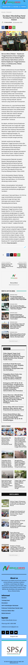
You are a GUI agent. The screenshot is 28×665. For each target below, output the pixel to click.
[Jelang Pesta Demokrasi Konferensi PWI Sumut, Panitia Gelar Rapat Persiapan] (5, 513)
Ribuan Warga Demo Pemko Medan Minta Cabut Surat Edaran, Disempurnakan (18, 335)
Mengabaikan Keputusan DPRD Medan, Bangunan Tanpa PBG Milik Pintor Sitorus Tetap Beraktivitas (20, 464)
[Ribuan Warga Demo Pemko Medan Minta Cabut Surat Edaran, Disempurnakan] (5, 334)
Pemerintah (8, 12)
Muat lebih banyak (13, 341)
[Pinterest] (10, 27)
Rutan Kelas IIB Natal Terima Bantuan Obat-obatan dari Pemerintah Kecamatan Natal (13, 408)
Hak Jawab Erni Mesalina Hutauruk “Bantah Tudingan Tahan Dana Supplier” (18, 307)
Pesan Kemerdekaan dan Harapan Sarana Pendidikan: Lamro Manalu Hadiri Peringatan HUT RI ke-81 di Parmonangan (13, 417)
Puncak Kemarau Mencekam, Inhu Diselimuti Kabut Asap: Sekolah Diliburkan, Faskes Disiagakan (7, 484)
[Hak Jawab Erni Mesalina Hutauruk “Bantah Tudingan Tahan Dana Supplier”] (5, 306)
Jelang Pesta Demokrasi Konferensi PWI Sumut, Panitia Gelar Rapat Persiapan (17, 513)
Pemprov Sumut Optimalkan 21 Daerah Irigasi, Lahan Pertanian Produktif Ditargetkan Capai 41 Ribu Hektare (18, 548)
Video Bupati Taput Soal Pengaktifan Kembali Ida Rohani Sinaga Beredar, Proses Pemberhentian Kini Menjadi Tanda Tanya (14, 356)
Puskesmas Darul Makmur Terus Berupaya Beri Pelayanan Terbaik (21, 265)
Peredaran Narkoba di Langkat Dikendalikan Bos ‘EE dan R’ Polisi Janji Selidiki (18, 298)
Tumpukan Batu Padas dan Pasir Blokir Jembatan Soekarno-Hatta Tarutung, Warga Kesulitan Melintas (12, 376)
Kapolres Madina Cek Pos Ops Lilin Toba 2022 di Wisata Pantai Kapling (7, 265)
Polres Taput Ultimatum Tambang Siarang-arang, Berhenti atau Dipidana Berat (18, 503)
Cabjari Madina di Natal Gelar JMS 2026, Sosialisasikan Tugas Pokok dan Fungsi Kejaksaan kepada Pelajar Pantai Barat (18, 524)
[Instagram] (7, 632)
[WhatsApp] (13, 27)
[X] (6, 27)
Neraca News (8, 22)
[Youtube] (16, 632)
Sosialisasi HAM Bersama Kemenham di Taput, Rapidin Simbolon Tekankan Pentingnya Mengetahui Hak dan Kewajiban (13, 367)
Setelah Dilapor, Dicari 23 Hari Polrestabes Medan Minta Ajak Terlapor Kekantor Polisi (17, 326)
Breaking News (13, 294)
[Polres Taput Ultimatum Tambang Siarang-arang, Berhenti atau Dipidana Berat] (5, 503)
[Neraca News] (3, 22)
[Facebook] (3, 27)
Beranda (3, 12)
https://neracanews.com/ (14, 284)
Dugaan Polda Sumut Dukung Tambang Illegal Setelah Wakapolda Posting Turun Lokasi (18, 317)
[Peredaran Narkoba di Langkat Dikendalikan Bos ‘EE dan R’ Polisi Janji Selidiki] (5, 297)
